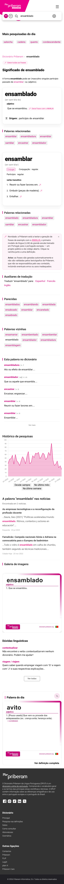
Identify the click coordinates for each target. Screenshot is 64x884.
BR (11, 16)
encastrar (23, 142)
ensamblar (11, 136)
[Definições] (54, 16)
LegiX (4, 862)
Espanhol (40, 281)
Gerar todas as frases (16, 63)
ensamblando (31, 304)
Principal (6, 818)
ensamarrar (11, 334)
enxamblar (45, 136)
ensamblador (39, 142)
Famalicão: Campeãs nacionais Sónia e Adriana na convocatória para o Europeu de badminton (29, 539)
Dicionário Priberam (12, 56)
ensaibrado (11, 315)
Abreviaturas (7, 832)
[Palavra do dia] (57, 696)
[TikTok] (14, 802)
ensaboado (11, 309)
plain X (5, 866)
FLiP (4, 858)
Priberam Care (8, 869)
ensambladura (28, 136)
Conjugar (11, 169)
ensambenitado (30, 334)
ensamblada (49, 304)
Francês (51, 281)
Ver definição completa (46, 763)
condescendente (51, 42)
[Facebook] (4, 802)
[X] (24, 802)
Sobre (4, 825)
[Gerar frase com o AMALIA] (40, 184)
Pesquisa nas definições (12, 822)
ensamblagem (12, 345)
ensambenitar (49, 334)
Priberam (6, 855)
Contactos (6, 851)
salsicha (8, 42)
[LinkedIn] (19, 802)
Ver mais (32, 425)
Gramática (6, 836)
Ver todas (32, 678)
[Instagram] (9, 802)
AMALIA (36, 240)
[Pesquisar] (16, 16)
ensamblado (11, 218)
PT (6, 16)
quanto (34, 42)
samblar (9, 142)
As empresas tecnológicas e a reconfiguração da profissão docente (28, 511)
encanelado (43, 309)
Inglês (7, 285)
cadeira (21, 42)
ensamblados (12, 304)
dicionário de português (15, 786)
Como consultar (9, 829)
